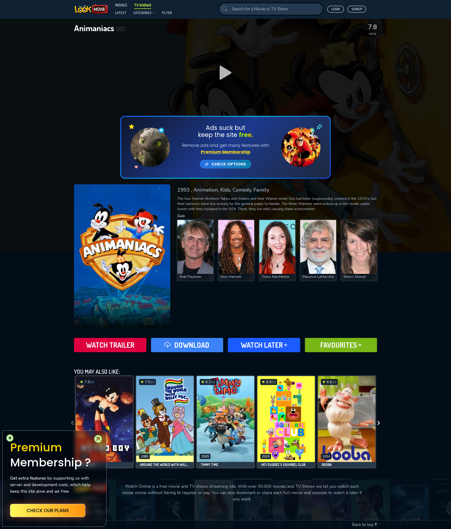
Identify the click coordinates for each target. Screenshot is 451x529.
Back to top (363, 524)
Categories (142, 13)
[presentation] (70, 423)
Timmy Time (209, 464)
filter (167, 13)
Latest (120, 13)
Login (335, 9)
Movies (121, 5)
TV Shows (142, 5)
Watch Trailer (110, 344)
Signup (356, 9)
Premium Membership (225, 152)
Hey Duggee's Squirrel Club (283, 464)
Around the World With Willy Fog (165, 464)
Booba (327, 464)
